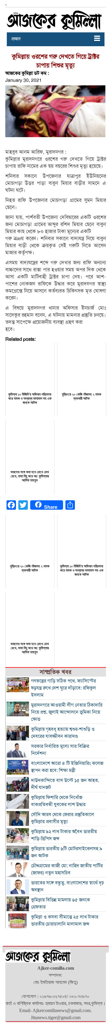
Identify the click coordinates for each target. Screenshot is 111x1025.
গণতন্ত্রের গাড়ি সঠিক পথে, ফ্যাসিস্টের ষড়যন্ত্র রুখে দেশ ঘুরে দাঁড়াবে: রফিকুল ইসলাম (63, 688)
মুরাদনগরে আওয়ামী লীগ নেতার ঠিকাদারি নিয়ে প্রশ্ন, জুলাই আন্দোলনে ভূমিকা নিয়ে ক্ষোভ (66, 712)
